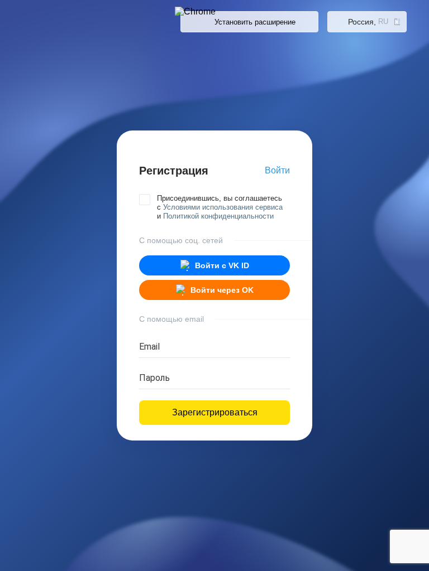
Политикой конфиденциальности (218, 216)
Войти (277, 170)
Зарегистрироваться (215, 412)
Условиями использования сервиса (223, 207)
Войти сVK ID (222, 265)
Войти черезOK (222, 290)
